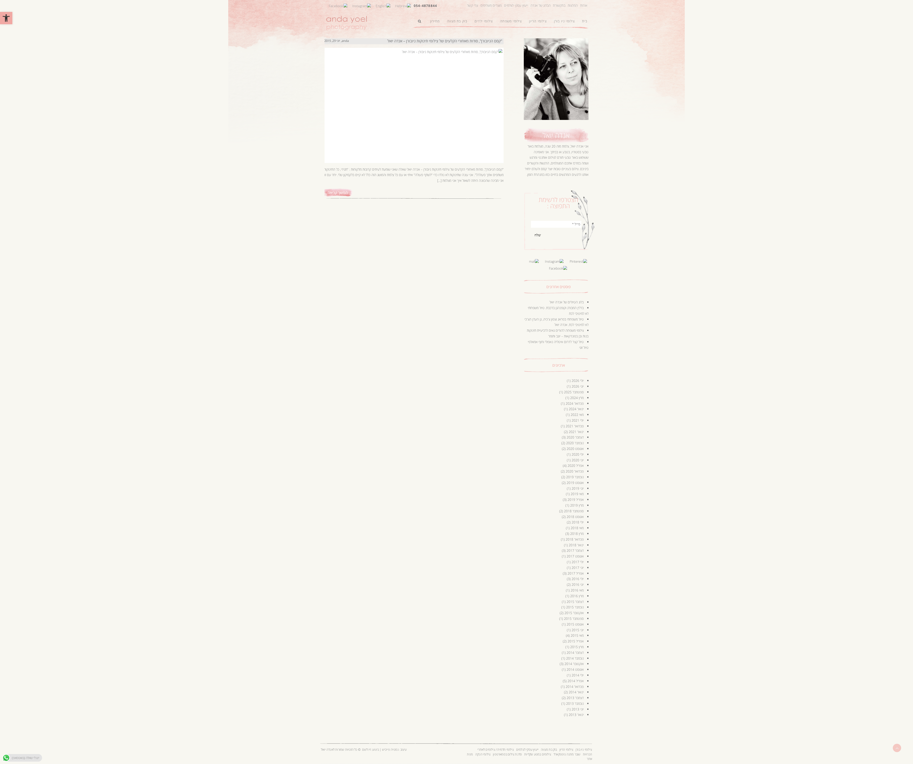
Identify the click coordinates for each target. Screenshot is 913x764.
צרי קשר (472, 5)
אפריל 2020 (576, 465)
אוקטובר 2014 (574, 663)
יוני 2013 (578, 709)
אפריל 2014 (576, 681)
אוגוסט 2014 (575, 669)
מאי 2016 (577, 590)
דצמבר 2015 (575, 601)
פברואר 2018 (575, 539)
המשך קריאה (338, 192)
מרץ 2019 (577, 505)
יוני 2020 (578, 460)
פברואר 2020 (575, 471)
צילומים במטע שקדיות (537, 754)
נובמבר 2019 (575, 477)
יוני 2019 (578, 488)
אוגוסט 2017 (575, 556)
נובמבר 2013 (575, 703)
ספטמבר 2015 (574, 618)
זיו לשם (366, 749)
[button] (6, 18)
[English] (383, 5)
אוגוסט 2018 (575, 516)
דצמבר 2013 (575, 697)
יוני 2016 (578, 584)
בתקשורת (559, 5)
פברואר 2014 (575, 686)
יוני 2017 (578, 567)
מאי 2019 (577, 494)
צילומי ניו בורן (584, 749)
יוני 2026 (578, 386)
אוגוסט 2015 (575, 624)
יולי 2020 (578, 454)
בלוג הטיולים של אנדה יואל (566, 302)
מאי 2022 (577, 414)
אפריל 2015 (576, 641)
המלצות (573, 5)
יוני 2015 (578, 630)
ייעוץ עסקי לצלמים (516, 5)
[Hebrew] (403, 5)
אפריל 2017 (576, 573)
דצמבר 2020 (575, 437)
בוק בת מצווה (549, 749)
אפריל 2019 (576, 499)
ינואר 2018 (576, 545)
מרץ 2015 (577, 647)
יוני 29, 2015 (332, 41)
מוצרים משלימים (491, 5)
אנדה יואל (556, 135)
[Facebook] (338, 5)
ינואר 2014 (576, 692)
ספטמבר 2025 (574, 392)
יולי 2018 (578, 522)
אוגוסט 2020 (575, 448)
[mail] (534, 261)
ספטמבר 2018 (574, 511)
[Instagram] (362, 5)
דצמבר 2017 (575, 550)
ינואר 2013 (576, 714)
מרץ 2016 (577, 596)
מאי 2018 (577, 528)
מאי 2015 (577, 635)
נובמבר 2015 (575, 607)
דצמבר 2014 (575, 652)
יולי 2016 (578, 579)
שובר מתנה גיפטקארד (567, 754)
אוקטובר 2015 (574, 613)
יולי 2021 (578, 420)
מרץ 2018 (577, 533)
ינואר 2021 (576, 431)
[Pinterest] (578, 261)
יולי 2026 (578, 380)
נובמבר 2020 (575, 443)
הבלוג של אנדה (540, 5)
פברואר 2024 (575, 403)
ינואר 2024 (576, 409)
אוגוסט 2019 (575, 482)
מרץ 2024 (577, 397)
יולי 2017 (578, 562)
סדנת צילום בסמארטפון (507, 754)
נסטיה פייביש (390, 749)
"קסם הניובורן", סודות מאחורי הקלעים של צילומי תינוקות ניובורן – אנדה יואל (444, 41)
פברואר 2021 (575, 426)
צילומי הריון (566, 749)
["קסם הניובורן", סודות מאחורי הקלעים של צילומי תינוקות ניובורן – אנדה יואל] (413, 100)
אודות (583, 5)
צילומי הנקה (482, 754)
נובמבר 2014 (575, 658)
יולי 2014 (578, 675)
